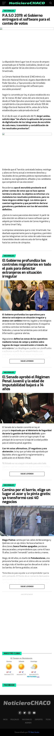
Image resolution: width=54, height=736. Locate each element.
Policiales (15, 719)
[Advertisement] (27, 623)
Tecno (48, 719)
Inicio (5, 719)
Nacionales (27, 719)
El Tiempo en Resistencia (21, 658)
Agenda (28, 723)
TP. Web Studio (33, 732)
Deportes (39, 719)
